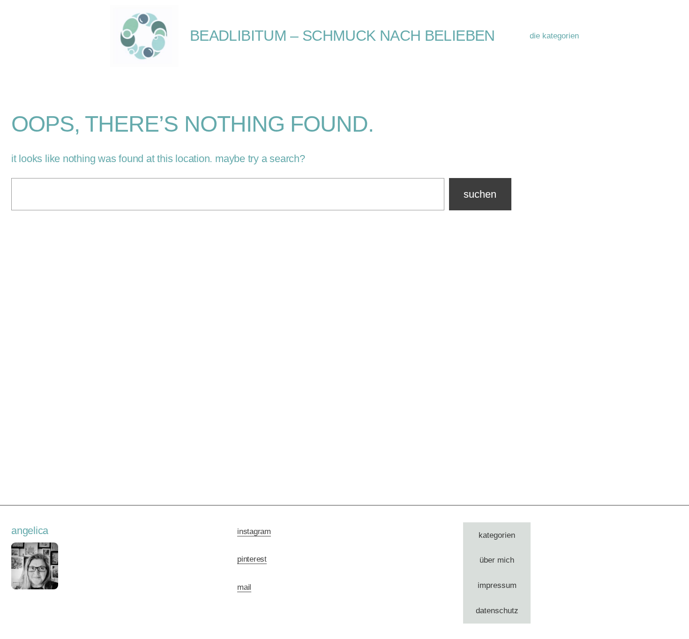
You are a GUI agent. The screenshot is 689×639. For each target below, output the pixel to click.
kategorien (497, 535)
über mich (496, 560)
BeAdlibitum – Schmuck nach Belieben (342, 35)
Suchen (480, 194)
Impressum (497, 585)
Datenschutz (497, 610)
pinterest (252, 559)
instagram (254, 531)
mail (244, 587)
